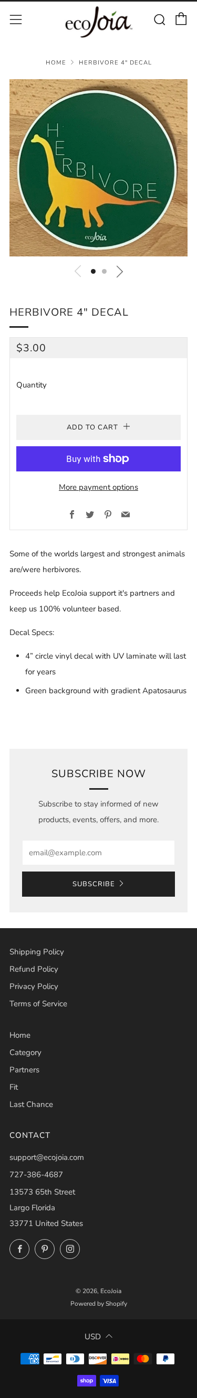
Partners (24, 1069)
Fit (13, 1087)
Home (56, 63)
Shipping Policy (36, 952)
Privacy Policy (33, 986)
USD (93, 1336)
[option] (98, 167)
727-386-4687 (36, 1174)
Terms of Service (38, 1003)
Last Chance (31, 1104)
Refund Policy (33, 969)
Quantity (31, 385)
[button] (93, 271)
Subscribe (93, 884)
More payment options (98, 487)
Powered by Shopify (98, 1303)
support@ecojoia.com (46, 1157)
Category (25, 1052)
